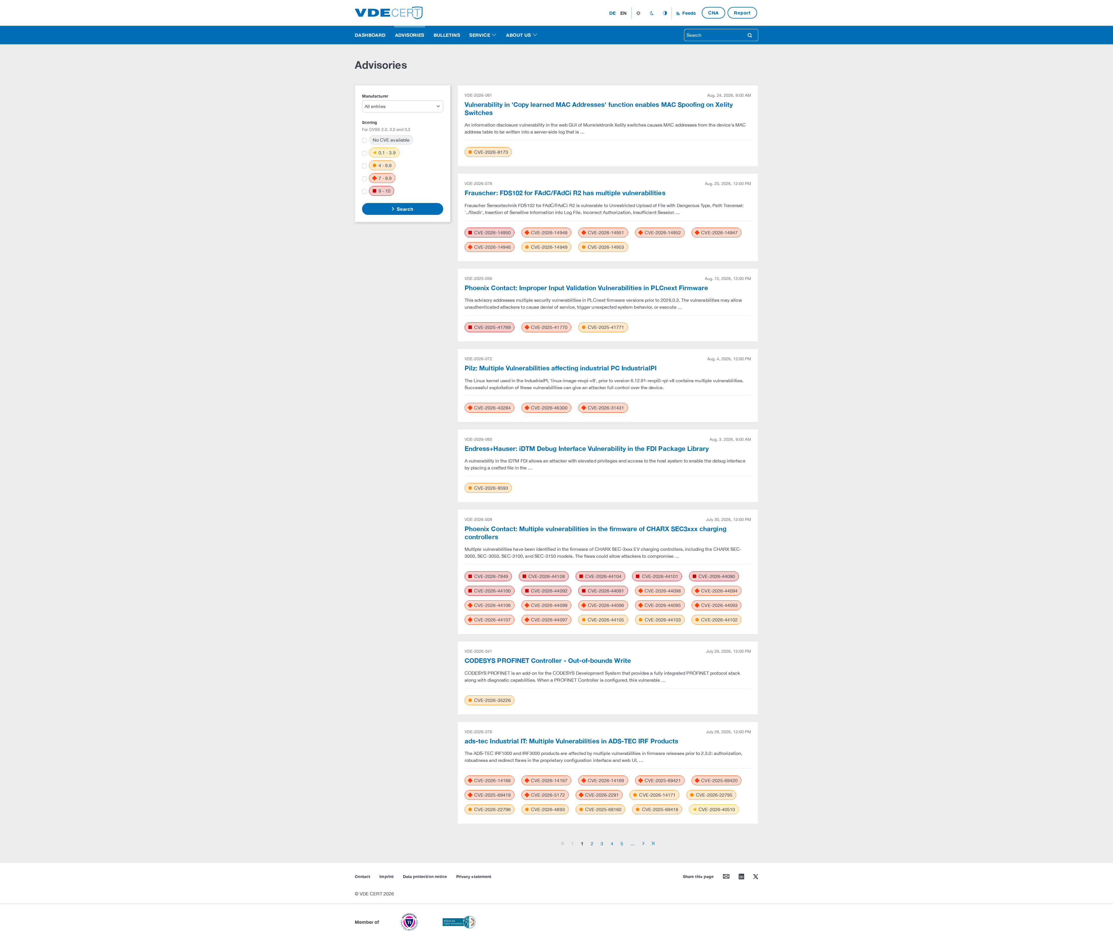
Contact (362, 876)
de (612, 13)
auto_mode (665, 13)
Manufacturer (375, 96)
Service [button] (479, 35)
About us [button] (518, 35)
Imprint (386, 876)
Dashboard (370, 35)
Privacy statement (473, 876)
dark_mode (652, 13)
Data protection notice (425, 876)
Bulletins (447, 35)
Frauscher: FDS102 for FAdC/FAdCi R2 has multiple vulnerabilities (565, 193)
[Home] (389, 12)
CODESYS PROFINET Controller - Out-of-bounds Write (548, 660)
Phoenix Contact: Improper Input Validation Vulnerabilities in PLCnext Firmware (586, 288)
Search (404, 209)
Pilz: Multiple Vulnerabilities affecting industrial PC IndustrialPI (560, 368)
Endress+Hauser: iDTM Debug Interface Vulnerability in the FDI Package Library (587, 448)
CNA (713, 12)
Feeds (688, 13)
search (750, 35)
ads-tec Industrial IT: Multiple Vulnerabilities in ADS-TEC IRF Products (571, 741)
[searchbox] (713, 35)
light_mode (638, 13)
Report (742, 12)
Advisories (409, 35)
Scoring (369, 122)
